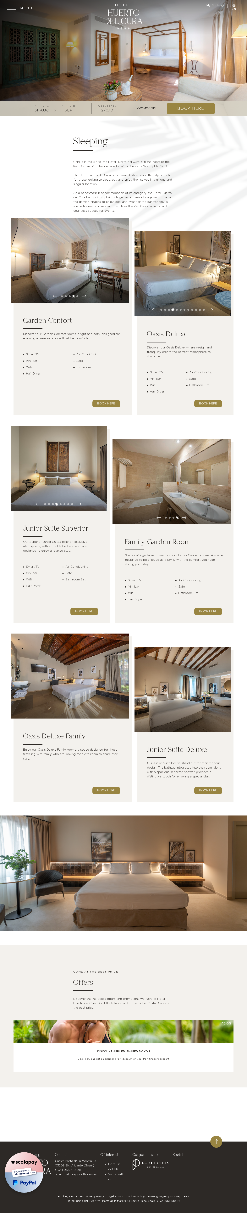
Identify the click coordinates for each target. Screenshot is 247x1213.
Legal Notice (115, 1196)
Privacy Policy (95, 1196)
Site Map (175, 1196)
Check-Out (70, 106)
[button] (62, 296)
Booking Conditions (70, 1196)
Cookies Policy (135, 1196)
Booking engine (157, 1196)
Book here (106, 403)
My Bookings (216, 5)
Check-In (42, 106)
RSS (186, 1196)
